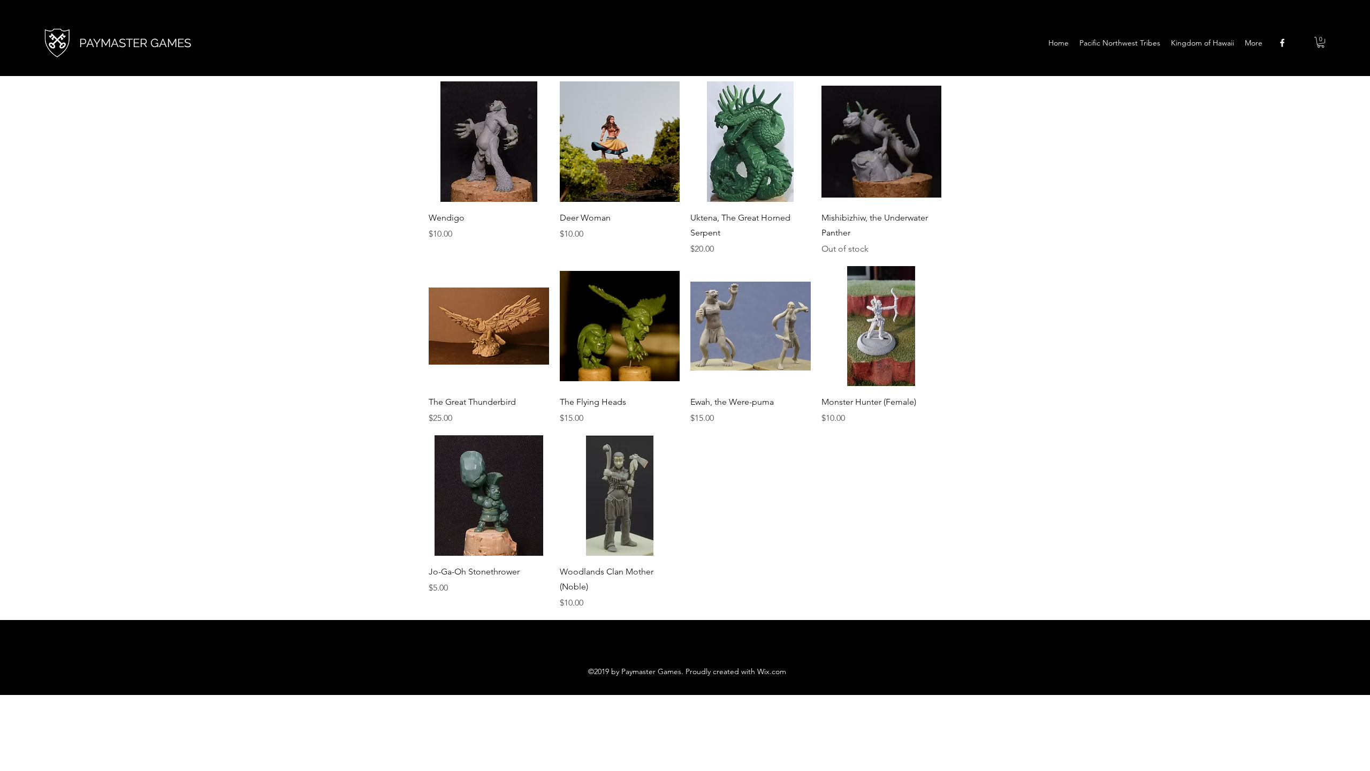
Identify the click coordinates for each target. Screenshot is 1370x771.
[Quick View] (489, 141)
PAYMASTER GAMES (135, 43)
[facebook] (1282, 42)
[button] (1320, 42)
